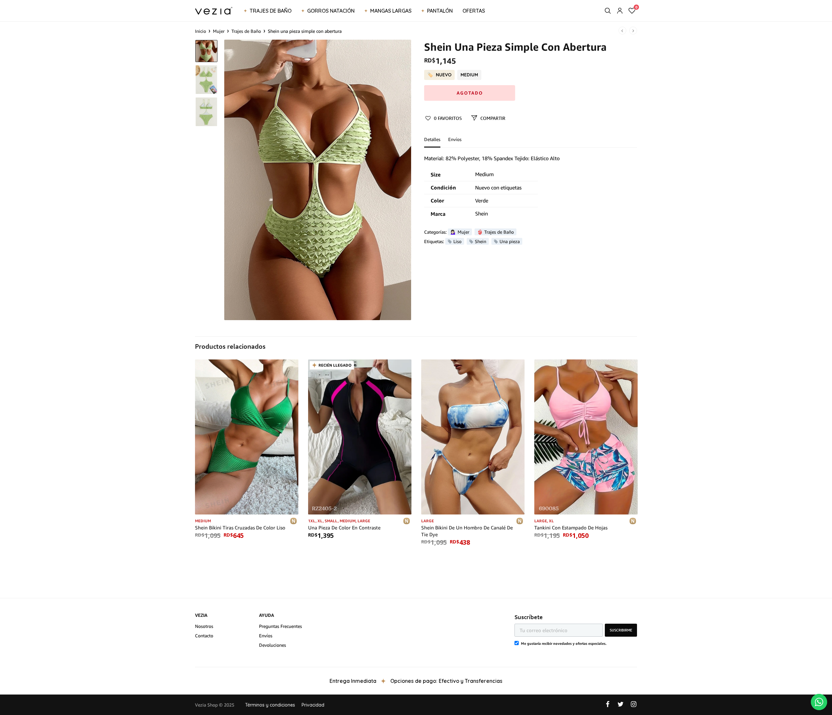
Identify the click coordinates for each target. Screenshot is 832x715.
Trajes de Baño (271, 10)
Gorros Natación (331, 10)
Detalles (432, 139)
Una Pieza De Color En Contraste (344, 527)
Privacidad (313, 705)
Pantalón (440, 10)
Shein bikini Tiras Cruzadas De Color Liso (240, 527)
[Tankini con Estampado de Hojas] (586, 436)
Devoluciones (272, 645)
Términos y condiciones (270, 705)
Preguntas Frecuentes (280, 626)
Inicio (200, 31)
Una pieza (510, 241)
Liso (457, 241)
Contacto (204, 635)
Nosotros (204, 626)
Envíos (455, 139)
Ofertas (473, 10)
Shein (480, 241)
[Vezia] (213, 11)
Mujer (219, 31)
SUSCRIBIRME (621, 630)
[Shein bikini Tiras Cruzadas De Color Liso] (246, 436)
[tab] (435, 142)
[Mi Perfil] (620, 11)
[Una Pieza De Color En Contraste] (359, 436)
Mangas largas (390, 10)
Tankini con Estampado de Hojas (570, 527)
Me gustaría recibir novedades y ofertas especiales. (563, 643)
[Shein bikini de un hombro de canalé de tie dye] (473, 436)
